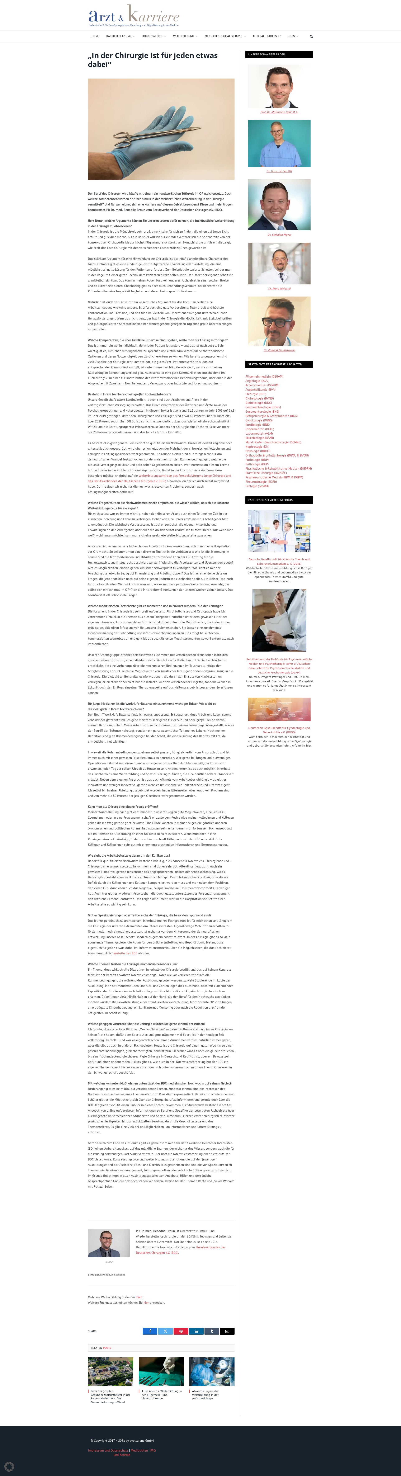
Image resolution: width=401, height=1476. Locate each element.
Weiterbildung (183, 36)
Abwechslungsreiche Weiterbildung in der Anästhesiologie (205, 1395)
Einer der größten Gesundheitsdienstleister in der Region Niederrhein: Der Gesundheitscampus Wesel (110, 1397)
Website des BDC (125, 953)
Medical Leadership (267, 36)
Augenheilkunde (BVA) (260, 390)
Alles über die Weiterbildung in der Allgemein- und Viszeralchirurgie (162, 1395)
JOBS (291, 36)
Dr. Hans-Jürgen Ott (279, 171)
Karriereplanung (118, 36)
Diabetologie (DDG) (258, 403)
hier (139, 1297)
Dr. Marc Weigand (279, 288)
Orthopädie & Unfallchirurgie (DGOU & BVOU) (277, 455)
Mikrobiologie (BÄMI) (259, 438)
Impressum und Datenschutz (108, 1450)
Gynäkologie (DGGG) (259, 420)
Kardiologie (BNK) (257, 425)
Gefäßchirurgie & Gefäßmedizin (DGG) (271, 416)
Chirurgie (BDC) (255, 394)
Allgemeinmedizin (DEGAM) (264, 376)
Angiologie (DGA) (256, 381)
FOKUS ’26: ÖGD (152, 36)
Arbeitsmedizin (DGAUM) (262, 385)
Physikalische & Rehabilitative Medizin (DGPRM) (278, 468)
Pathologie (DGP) (257, 464)
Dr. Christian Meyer (279, 234)
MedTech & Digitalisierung (223, 36)
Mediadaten (139, 1450)
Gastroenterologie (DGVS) (263, 407)
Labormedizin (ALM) (259, 433)
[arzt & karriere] (134, 15)
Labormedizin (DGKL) (259, 429)
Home (95, 36)
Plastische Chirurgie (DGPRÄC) (266, 473)
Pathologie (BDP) (257, 460)
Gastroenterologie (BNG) (262, 411)
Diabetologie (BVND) (259, 398)
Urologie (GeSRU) (257, 486)
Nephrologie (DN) (257, 447)
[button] (9, 1467)
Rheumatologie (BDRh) (261, 482)
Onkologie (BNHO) (257, 451)
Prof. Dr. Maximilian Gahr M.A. (279, 112)
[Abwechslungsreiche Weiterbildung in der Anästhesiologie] (212, 1371)
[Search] (311, 36)
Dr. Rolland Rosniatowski (279, 350)
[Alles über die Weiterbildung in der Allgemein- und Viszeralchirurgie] (161, 1371)
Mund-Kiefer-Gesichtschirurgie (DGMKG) (273, 442)
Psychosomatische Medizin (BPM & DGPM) (274, 477)
